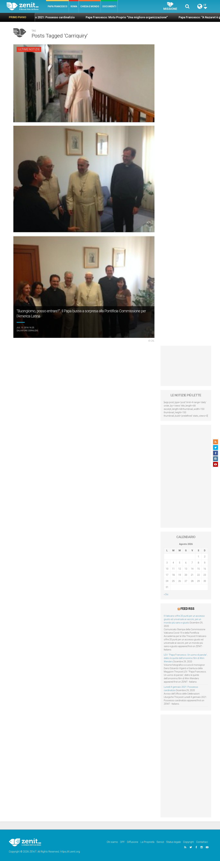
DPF (122, 841)
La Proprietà (147, 841)
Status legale (173, 841)
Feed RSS (187, 609)
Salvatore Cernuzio (27, 330)
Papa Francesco (57, 6)
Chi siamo (112, 841)
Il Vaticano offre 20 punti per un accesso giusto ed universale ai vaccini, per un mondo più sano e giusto (184, 619)
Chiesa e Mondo (89, 6)
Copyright (188, 841)
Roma (74, 6)
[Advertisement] (186, 366)
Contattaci (202, 841)
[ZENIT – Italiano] (26, 6)
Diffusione (132, 841)
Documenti (109, 6)
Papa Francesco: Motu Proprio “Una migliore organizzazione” (87, 17)
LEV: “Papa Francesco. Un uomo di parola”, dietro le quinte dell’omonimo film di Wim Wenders (185, 658)
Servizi (160, 841)
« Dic (166, 594)
